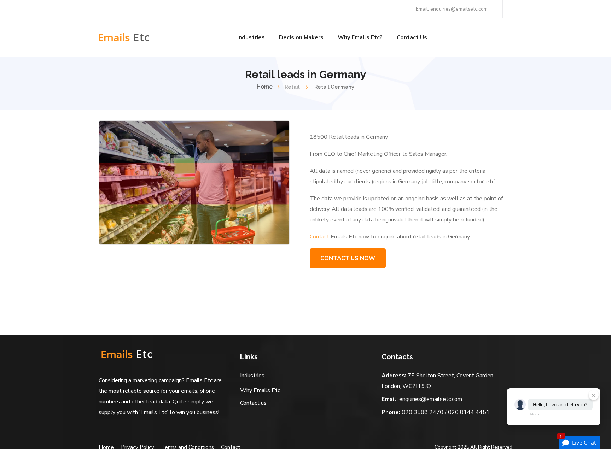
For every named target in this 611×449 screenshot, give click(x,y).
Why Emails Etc (260, 390)
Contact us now (347, 258)
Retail (292, 87)
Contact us (253, 403)
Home (265, 86)
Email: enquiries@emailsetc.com (452, 9)
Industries (252, 375)
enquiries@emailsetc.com (430, 399)
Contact (319, 237)
